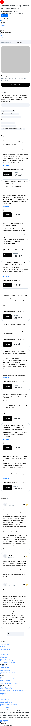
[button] (1, 33)
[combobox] (3, 723)
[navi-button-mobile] (1, 39)
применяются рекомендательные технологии (13, 709)
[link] (2, 30)
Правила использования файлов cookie (12, 13)
